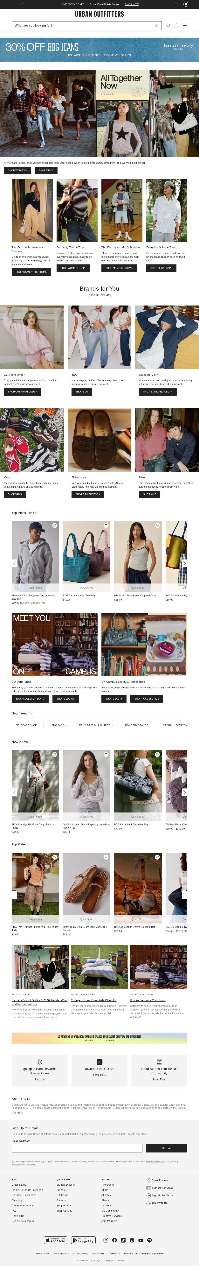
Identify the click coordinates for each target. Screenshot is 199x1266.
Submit (167, 1148)
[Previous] (15, 563)
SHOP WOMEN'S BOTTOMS (31, 272)
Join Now (40, 1079)
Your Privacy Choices (153, 1253)
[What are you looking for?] (157, 26)
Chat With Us (160, 1203)
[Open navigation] (185, 25)
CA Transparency (79, 1253)
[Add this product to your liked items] (54, 525)
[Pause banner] (186, 4)
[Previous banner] (22, 4)
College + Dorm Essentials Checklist (93, 1000)
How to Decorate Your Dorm (148, 1000)
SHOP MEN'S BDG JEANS (117, 55)
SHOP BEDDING (66, 698)
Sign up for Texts (162, 1195)
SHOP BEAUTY (114, 698)
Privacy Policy (42, 1253)
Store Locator (160, 1180)
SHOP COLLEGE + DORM (30, 698)
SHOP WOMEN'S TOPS (73, 268)
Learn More (99, 1075)
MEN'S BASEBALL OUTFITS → (96, 725)
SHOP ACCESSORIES (146, 698)
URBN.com (114, 1253)
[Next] (183, 563)
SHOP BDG (82, 391)
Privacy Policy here (155, 1161)
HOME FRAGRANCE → (138, 725)
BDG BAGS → (59, 725)
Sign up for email (162, 1188)
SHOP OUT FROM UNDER (22, 391)
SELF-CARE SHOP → (28, 725)
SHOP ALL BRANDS (99, 295)
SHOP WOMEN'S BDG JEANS (83, 55)
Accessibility (98, 1253)
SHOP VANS (15, 494)
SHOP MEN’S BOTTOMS (119, 268)
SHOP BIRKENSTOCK (88, 494)
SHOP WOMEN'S (17, 170)
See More (17, 1113)
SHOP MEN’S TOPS (161, 268)
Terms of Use (59, 1253)
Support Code (130, 1253)
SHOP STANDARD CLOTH (158, 391)
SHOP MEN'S (46, 170)
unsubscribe (18, 1165)
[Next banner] (176, 4)
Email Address (20, 1141)
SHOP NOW (143, 4)
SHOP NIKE (149, 494)
